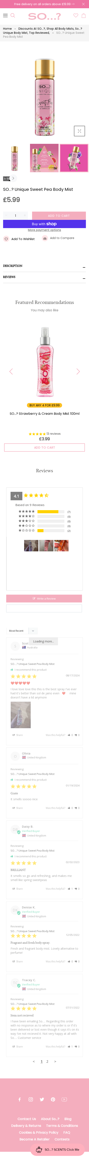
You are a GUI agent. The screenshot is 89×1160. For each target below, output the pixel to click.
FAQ (66, 1132)
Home (7, 29)
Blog (67, 1119)
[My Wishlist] (76, 16)
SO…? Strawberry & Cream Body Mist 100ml (44, 413)
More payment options (44, 230)
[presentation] (6, 178)
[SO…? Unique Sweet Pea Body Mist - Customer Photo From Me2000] (46, 545)
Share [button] (19, 735)
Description (12, 266)
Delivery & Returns (26, 1125)
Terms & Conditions (62, 1125)
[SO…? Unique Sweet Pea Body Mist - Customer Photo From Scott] (31, 545)
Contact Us (27, 1119)
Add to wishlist (23, 239)
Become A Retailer (34, 1139)
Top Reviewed (39, 33)
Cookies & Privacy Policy (38, 1132)
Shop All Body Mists (60, 29)
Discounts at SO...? (32, 29)
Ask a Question (46, 608)
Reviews (9, 277)
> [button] (55, 1061)
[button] (70, 735)
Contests (62, 1139)
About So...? (50, 1119)
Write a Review (46, 598)
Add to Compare (62, 238)
